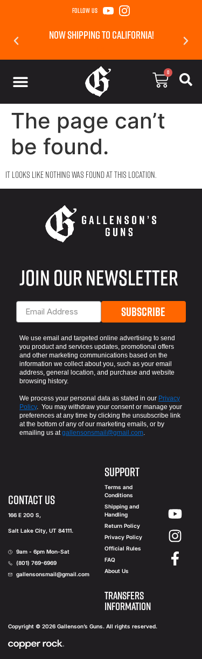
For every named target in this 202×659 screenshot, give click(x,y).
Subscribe (143, 312)
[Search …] (185, 81)
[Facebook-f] (175, 558)
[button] (16, 40)
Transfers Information (128, 600)
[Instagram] (124, 10)
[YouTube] (108, 10)
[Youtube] (175, 514)
